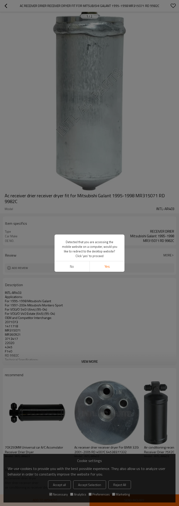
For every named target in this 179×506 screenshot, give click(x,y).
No (72, 266)
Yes (107, 266)
